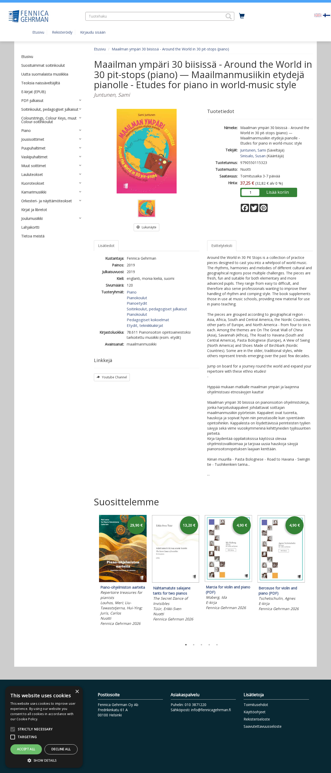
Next (310, 576)
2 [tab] (193, 644)
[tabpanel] (122, 571)
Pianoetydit (137, 303)
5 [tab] (217, 644)
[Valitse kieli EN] (317, 14)
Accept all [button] (26, 749)
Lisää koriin (277, 192)
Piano (132, 292)
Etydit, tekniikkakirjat (145, 325)
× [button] (77, 692)
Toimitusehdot (256, 704)
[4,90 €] (228, 580)
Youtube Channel (114, 377)
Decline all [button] (61, 749)
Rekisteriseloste (257, 719)
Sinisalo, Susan (253, 155)
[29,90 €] (123, 580)
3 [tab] (201, 644)
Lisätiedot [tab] (106, 245)
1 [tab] (186, 644)
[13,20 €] (175, 581)
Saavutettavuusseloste (263, 726)
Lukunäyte (148, 227)
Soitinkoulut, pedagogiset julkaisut (157, 308)
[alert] (44, 727)
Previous (92, 576)
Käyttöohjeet (255, 711)
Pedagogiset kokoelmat (148, 319)
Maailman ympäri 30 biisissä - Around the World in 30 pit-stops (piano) (170, 49)
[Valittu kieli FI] (326, 14)
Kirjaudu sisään (93, 32)
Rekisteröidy (62, 32)
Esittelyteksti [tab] (221, 245)
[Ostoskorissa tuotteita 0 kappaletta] (242, 16)
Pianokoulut (137, 297)
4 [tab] (209, 644)
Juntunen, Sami (253, 150)
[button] (228, 16)
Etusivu (38, 32)
